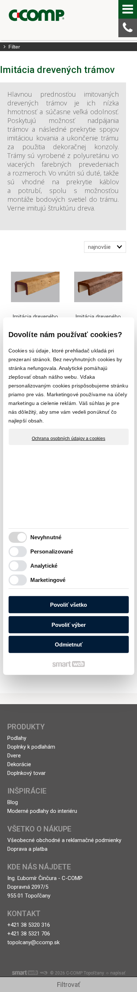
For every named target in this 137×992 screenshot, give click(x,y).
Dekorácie (19, 764)
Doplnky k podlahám (31, 747)
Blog (12, 802)
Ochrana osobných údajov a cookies (68, 438)
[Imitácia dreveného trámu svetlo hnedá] (35, 287)
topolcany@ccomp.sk (33, 942)
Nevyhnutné (45, 537)
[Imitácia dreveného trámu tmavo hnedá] (98, 287)
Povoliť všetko (68, 605)
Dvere (14, 755)
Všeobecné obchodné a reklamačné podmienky (64, 840)
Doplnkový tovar (26, 773)
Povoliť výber (69, 625)
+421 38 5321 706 (28, 933)
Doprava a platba (27, 849)
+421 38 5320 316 (28, 925)
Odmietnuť (69, 644)
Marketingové (47, 580)
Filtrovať (68, 984)
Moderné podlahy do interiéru (42, 811)
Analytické (43, 566)
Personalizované (51, 551)
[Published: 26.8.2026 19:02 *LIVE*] (43, 973)
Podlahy (16, 738)
